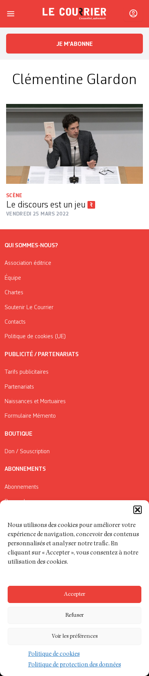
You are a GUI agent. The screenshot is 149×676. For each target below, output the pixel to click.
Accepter (74, 594)
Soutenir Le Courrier (29, 308)
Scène (14, 195)
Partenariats (19, 387)
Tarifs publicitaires (27, 372)
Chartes (14, 293)
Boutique (18, 434)
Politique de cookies (54, 655)
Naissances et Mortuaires (35, 402)
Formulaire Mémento (30, 416)
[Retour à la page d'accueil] (74, 14)
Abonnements (22, 487)
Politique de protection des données (74, 665)
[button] (137, 510)
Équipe (13, 278)
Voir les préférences (75, 636)
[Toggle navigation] (10, 13)
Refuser (74, 615)
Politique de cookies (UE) (35, 337)
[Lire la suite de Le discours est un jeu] (74, 144)
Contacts (15, 322)
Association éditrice (28, 263)
